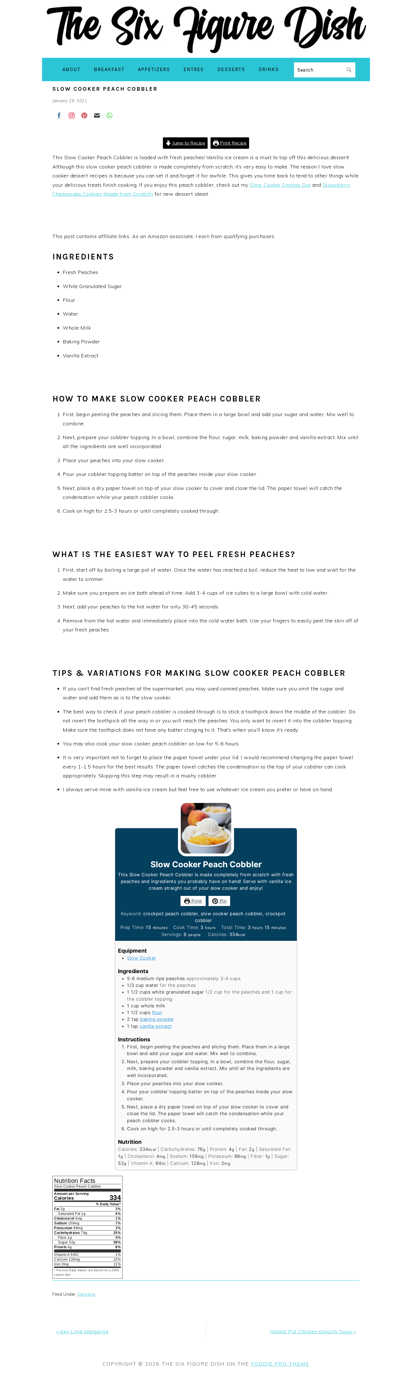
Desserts (87, 1294)
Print (196, 901)
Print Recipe (233, 143)
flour (157, 1012)
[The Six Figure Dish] (206, 53)
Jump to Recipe (188, 143)
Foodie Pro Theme (280, 1364)
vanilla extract (156, 1026)
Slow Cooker (141, 958)
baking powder (157, 1019)
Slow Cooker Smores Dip (280, 185)
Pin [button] (222, 901)
